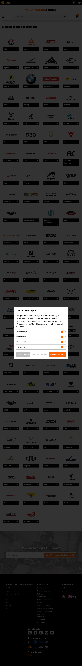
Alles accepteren (57, 354)
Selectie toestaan (39, 354)
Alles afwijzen (23, 354)
